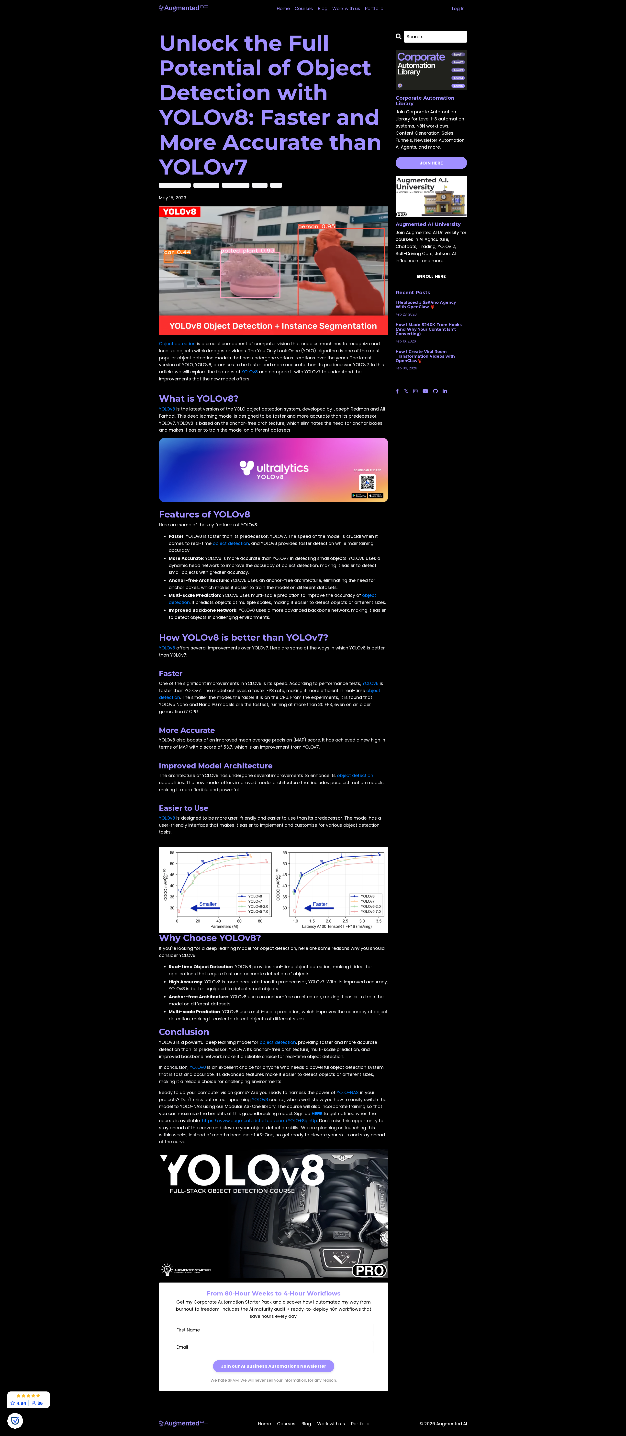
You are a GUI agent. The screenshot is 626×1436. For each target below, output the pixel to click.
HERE (317, 1113)
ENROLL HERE (431, 276)
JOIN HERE (431, 163)
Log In (458, 8)
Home (283, 8)
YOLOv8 (250, 372)
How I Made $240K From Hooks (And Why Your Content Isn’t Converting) (429, 329)
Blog (322, 8)
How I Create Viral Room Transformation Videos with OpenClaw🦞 (425, 356)
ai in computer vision (174, 185)
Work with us (346, 8)
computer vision (206, 185)
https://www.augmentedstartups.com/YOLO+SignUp (259, 1121)
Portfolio (374, 8)
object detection (236, 185)
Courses (304, 8)
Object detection (177, 344)
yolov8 (276, 185)
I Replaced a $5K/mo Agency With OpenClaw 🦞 (426, 304)
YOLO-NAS (348, 1092)
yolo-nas (260, 185)
